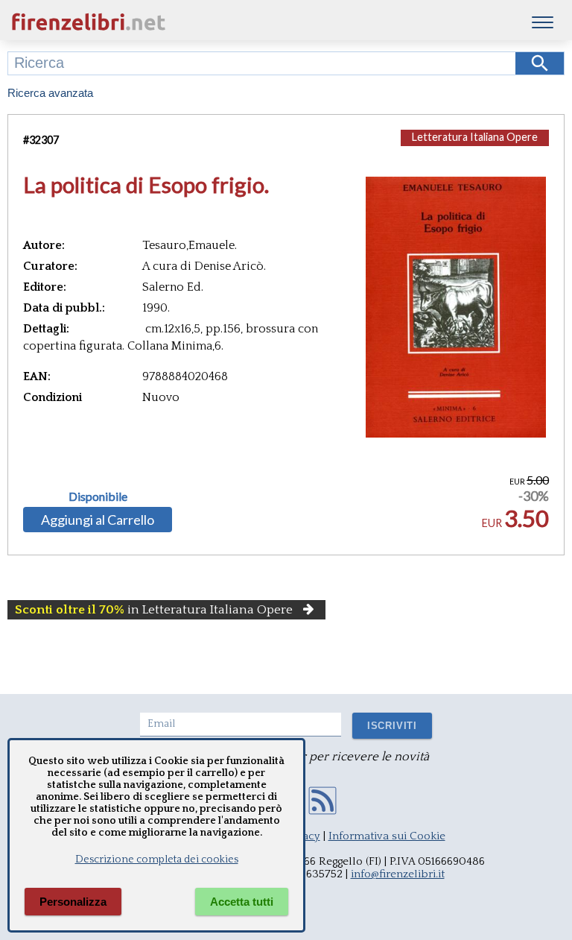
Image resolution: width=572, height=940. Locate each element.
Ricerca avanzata (50, 92)
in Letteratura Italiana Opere (154, 609)
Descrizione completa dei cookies (156, 859)
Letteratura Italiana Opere (475, 136)
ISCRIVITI (392, 725)
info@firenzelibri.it (398, 874)
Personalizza (73, 901)
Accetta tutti (241, 901)
